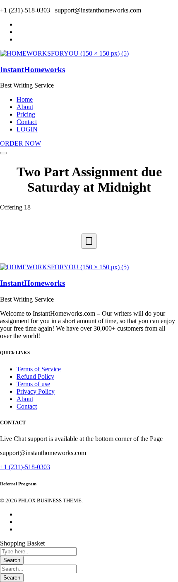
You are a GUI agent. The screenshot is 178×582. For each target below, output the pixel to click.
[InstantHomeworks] (64, 53)
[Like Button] (89, 241)
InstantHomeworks (32, 69)
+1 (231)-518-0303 (25, 466)
